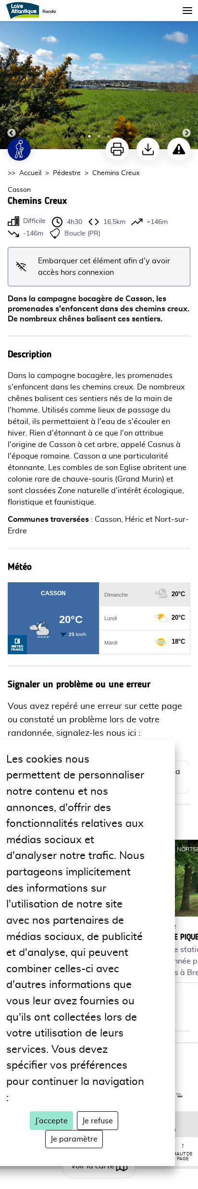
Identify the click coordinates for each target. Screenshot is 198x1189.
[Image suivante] (186, 75)
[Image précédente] (11, 75)
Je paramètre (74, 1139)
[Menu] (187, 10)
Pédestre (67, 173)
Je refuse (97, 1121)
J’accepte (51, 1121)
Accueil (30, 173)
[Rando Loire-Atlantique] (34, 10)
